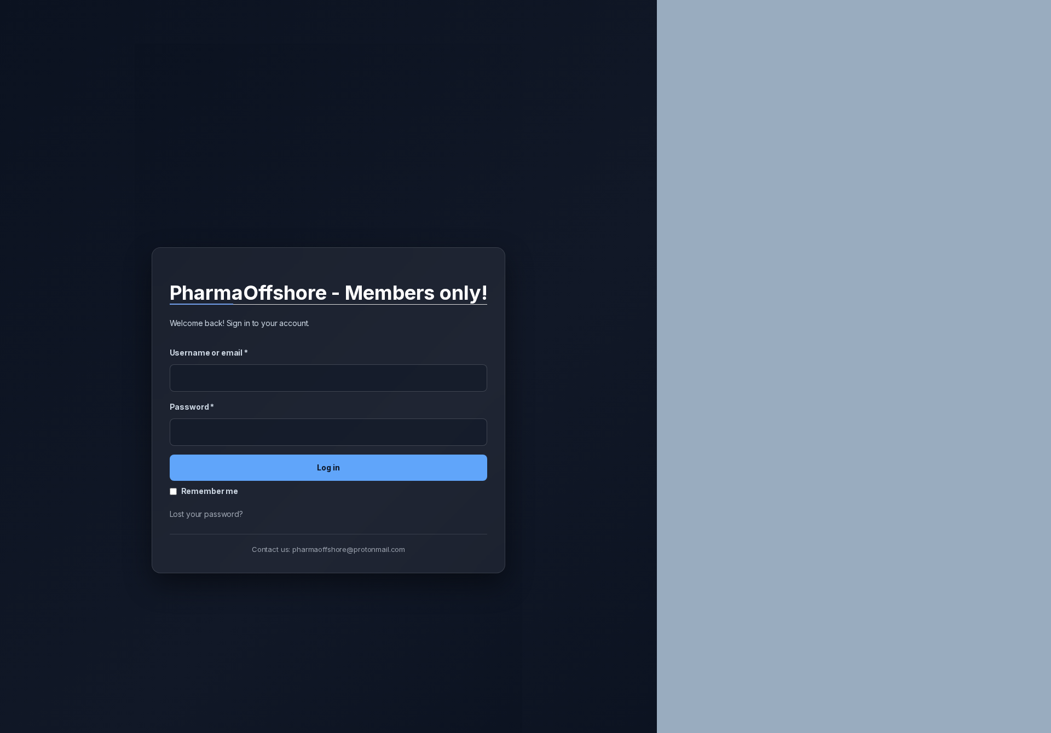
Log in (328, 467)
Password (192, 406)
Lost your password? (206, 514)
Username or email (209, 352)
